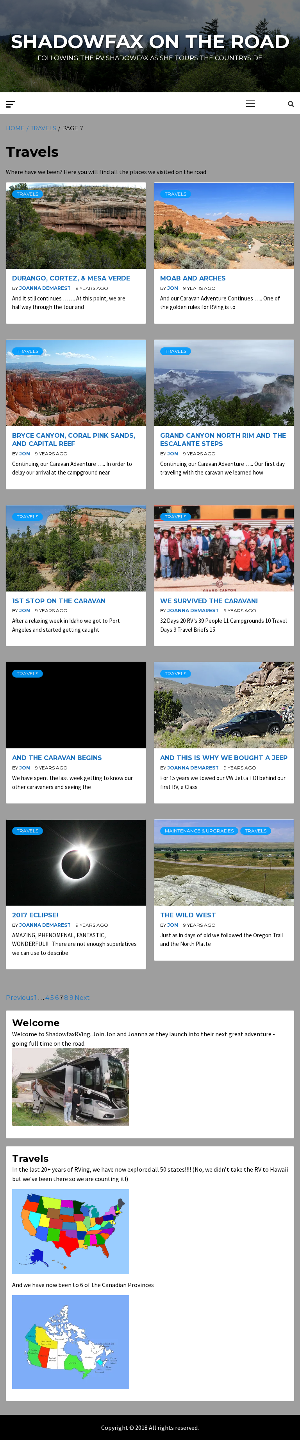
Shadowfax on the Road (150, 41)
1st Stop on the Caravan (58, 601)
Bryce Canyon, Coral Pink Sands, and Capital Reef (73, 440)
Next (82, 997)
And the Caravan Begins (57, 758)
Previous (19, 997)
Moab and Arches (193, 278)
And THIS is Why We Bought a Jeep (224, 758)
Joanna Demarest (45, 288)
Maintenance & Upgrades (199, 831)
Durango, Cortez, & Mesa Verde (71, 278)
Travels (27, 194)
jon (173, 288)
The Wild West (188, 915)
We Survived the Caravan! (209, 601)
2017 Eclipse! (35, 915)
